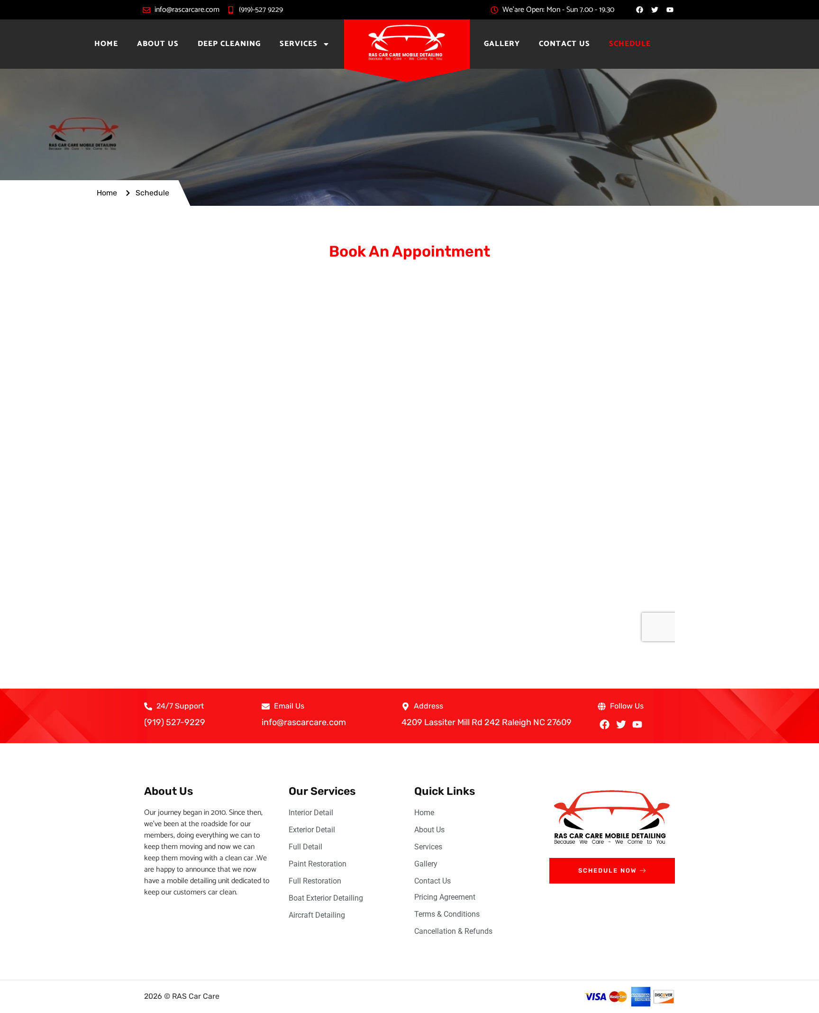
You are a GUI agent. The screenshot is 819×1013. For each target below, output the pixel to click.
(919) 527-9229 (174, 722)
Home (106, 43)
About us (158, 43)
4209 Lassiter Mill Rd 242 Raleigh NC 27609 (486, 722)
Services (299, 43)
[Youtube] (637, 724)
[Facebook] (639, 9)
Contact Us (564, 43)
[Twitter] (621, 724)
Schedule (630, 43)
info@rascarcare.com (304, 722)
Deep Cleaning (229, 43)
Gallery (502, 43)
